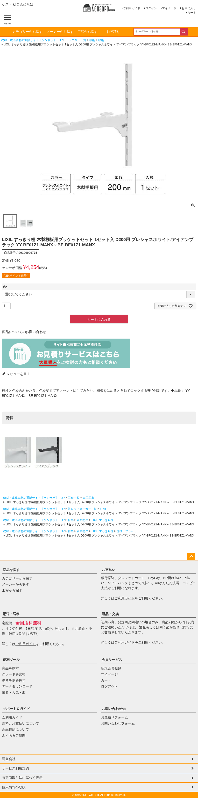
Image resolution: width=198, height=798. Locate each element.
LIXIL (103, 509)
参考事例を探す (14, 680)
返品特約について (15, 729)
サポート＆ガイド (16, 709)
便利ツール (11, 659)
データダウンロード (17, 686)
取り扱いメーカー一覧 (82, 509)
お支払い (108, 570)
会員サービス (112, 659)
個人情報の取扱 (14, 787)
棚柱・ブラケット (128, 531)
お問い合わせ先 (114, 709)
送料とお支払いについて (20, 723)
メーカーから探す (60, 32)
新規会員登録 (111, 668)
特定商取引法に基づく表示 (22, 778)
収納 (92, 40)
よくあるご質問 (14, 735)
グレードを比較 (14, 674)
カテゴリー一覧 (76, 40)
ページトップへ (191, 556)
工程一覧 (73, 498)
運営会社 (8, 759)
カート (191, 12)
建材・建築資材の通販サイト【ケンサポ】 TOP (32, 40)
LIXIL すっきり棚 (102, 520)
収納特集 (82, 520)
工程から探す (88, 32)
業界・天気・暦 (14, 692)
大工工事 (88, 498)
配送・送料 (11, 614)
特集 (71, 520)
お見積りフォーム (114, 717)
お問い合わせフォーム (118, 723)
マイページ (169, 8)
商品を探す (11, 570)
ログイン (151, 8)
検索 (183, 32)
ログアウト (109, 686)
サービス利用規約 (15, 768)
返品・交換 (110, 614)
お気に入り (189, 8)
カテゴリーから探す (27, 32)
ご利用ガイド (131, 8)
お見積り (113, 32)
